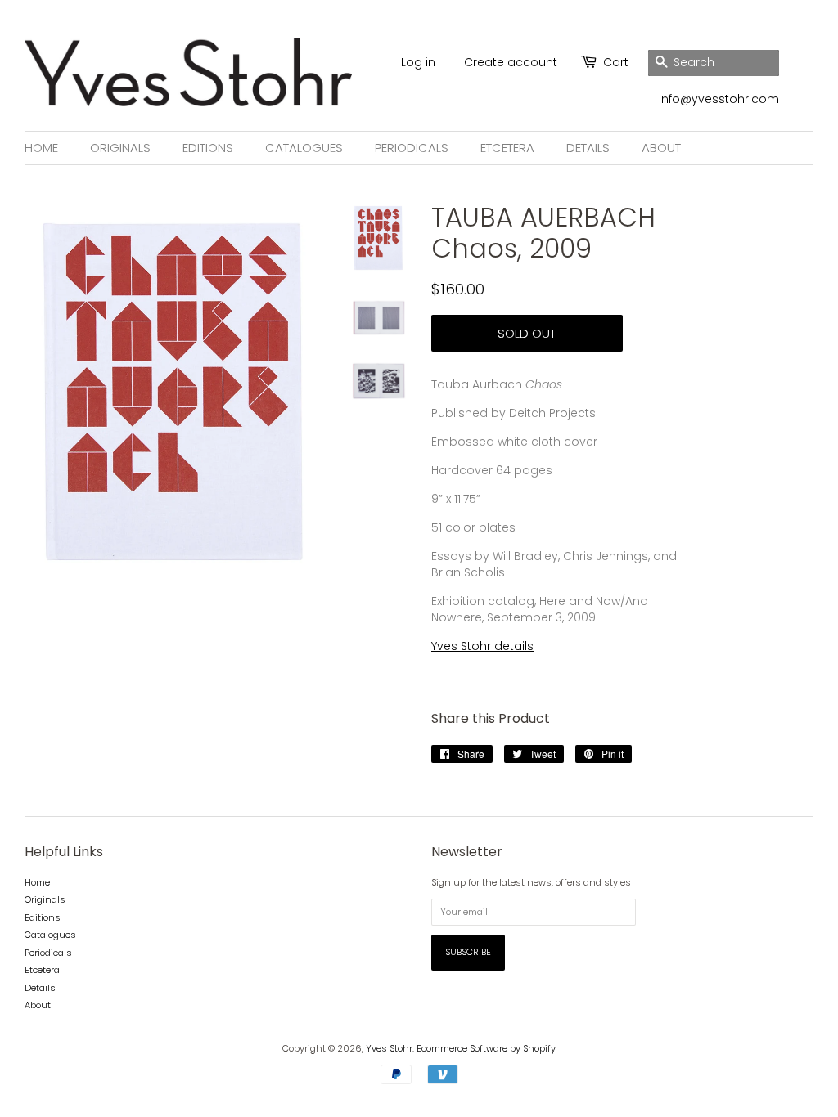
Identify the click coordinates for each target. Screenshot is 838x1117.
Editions (207, 147)
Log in (418, 62)
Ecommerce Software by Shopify (486, 1048)
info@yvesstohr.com (719, 99)
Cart (615, 62)
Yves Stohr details (482, 646)
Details (588, 147)
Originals (120, 147)
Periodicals (411, 147)
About (661, 147)
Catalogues (304, 147)
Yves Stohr (389, 1048)
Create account (510, 62)
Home (41, 147)
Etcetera (507, 147)
